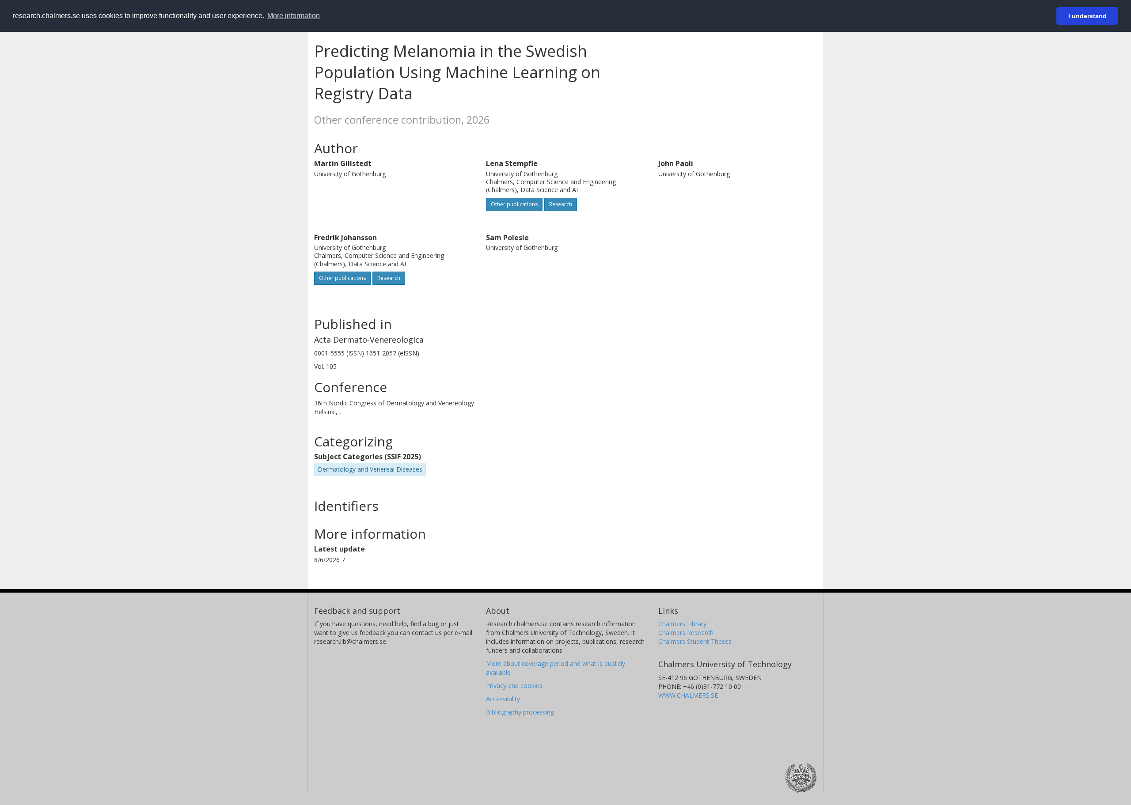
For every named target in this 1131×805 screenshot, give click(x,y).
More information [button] (293, 15)
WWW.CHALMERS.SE (688, 695)
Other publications (514, 204)
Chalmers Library (682, 624)
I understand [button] (1087, 15)
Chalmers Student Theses (695, 641)
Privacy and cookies (514, 685)
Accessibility (503, 699)
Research (560, 204)
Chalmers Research (686, 632)
